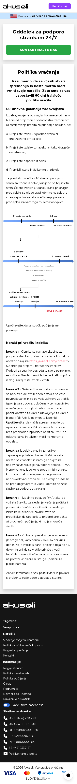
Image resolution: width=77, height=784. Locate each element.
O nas (7, 683)
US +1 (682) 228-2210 (23, 718)
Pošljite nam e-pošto (23, 753)
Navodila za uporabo (17, 694)
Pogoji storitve (13, 668)
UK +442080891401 (22, 724)
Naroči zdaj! (60, 6)
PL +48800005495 (22, 742)
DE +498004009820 (23, 730)
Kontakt (8, 655)
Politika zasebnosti (16, 673)
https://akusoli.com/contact (48, 361)
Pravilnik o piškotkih (16, 699)
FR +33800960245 (21, 736)
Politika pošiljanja (14, 678)
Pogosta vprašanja (15, 650)
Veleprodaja (11, 627)
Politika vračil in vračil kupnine (23, 645)
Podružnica (11, 689)
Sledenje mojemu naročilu (21, 640)
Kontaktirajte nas (38, 50)
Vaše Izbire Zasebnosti (27, 705)
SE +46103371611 (20, 748)
